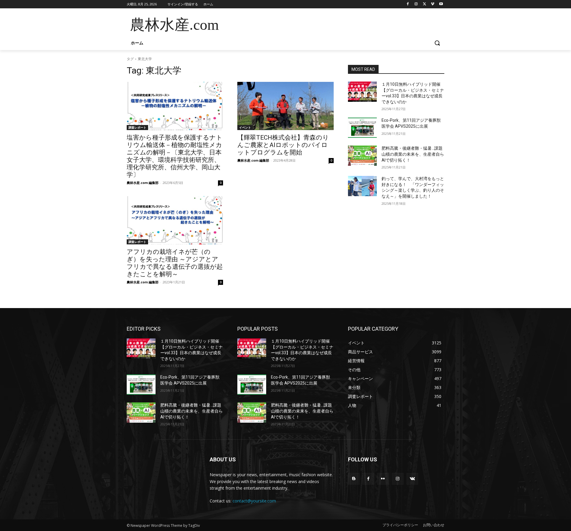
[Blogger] (354, 479)
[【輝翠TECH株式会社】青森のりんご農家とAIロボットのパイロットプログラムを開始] (285, 106)
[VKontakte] (412, 479)
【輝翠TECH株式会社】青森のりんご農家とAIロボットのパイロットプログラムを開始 (283, 145)
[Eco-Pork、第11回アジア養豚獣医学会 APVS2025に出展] (362, 128)
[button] (437, 43)
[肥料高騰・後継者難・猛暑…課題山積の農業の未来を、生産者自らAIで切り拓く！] (362, 156)
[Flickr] (383, 479)
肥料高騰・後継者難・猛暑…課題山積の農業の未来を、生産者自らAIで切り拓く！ (413, 154)
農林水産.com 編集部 (143, 182)
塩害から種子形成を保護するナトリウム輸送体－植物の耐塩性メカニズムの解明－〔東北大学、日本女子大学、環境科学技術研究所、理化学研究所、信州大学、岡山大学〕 (174, 156)
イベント (245, 127)
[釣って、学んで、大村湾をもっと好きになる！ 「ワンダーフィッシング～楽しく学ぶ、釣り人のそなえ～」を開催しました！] (362, 186)
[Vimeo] (432, 4)
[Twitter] (424, 4)
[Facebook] (407, 4)
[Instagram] (416, 4)
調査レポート (137, 127)
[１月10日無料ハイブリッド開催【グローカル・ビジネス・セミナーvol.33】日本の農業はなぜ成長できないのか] (362, 92)
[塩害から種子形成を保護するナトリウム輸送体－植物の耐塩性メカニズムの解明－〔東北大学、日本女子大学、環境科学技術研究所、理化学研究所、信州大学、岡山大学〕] (175, 106)
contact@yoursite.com (254, 501)
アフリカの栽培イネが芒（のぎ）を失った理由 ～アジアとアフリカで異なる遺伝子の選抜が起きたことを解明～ (175, 263)
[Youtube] (440, 4)
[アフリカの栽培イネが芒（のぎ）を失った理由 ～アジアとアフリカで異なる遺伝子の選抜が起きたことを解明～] (175, 220)
